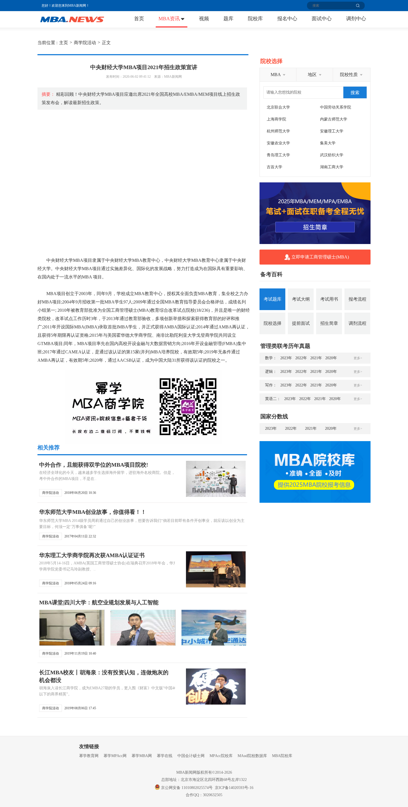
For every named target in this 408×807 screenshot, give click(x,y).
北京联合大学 (278, 107)
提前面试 (301, 323)
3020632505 (212, 795)
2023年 (286, 358)
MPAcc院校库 (221, 756)
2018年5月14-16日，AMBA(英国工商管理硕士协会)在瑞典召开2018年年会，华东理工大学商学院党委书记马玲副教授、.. (114, 566)
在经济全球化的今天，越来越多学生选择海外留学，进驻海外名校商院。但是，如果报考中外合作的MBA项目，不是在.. (113, 476)
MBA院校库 (282, 756)
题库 (228, 18)
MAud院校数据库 (252, 756)
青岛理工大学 (278, 155)
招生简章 (329, 323)
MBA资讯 (169, 18)
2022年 (301, 358)
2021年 (316, 358)
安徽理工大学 (331, 131)
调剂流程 (357, 323)
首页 (139, 18)
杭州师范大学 (278, 131)
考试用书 (329, 299)
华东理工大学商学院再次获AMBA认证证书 (92, 555)
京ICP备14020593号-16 (234, 788)
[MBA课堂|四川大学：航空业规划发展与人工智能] (71, 628)
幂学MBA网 (142, 756)
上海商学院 (276, 119)
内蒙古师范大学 (333, 119)
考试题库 (272, 299)
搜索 (355, 92)
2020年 (331, 358)
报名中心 (287, 18)
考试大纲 (301, 299)
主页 (63, 42)
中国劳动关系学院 (335, 107)
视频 (204, 18)
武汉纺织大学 (331, 155)
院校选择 (272, 323)
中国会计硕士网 (191, 756)
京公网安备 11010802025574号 (187, 788)
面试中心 (322, 18)
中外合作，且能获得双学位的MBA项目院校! (93, 465)
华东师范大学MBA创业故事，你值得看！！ (92, 512)
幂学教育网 (89, 756)
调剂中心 (356, 18)
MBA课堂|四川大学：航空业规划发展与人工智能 (98, 602)
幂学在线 (164, 756)
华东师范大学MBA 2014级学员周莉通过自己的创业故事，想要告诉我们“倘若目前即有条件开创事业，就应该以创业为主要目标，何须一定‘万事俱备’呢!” (142, 524)
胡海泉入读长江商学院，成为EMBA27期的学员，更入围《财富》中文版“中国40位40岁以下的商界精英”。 (113, 691)
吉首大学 (274, 167)
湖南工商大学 (331, 167)
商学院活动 (85, 42)
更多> (358, 358)
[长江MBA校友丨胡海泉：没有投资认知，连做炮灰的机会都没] (216, 686)
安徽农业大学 (278, 143)
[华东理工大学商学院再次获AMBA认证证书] (216, 569)
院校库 (255, 18)
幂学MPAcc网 (115, 756)
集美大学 (328, 143)
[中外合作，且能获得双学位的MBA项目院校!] (216, 479)
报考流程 (357, 299)
